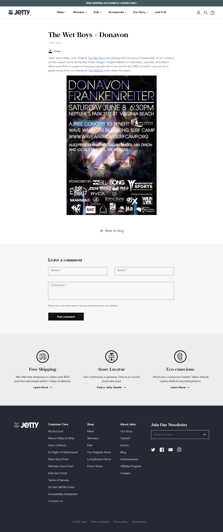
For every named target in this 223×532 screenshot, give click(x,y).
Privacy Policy (120, 521)
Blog (123, 452)
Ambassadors (129, 459)
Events (124, 445)
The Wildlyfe (95, 70)
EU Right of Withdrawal (63, 452)
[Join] (204, 434)
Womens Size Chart (60, 466)
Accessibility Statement (63, 494)
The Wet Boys (96, 58)
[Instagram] (179, 449)
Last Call (160, 12)
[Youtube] (170, 449)
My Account (55, 431)
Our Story (139, 12)
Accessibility (139, 521)
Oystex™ (125, 438)
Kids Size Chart (57, 473)
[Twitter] (153, 449)
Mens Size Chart (58, 459)
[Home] (19, 12)
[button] (205, 12)
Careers (125, 473)
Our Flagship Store (99, 452)
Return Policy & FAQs (61, 438)
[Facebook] (162, 449)
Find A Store (94, 466)
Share (57, 51)
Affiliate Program (130, 466)
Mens (60, 12)
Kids (96, 12)
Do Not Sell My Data (61, 487)
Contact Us (55, 501)
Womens (78, 12)
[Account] (199, 12)
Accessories (116, 12)
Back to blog (114, 231)
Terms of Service (58, 480)
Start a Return (57, 445)
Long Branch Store (99, 459)
